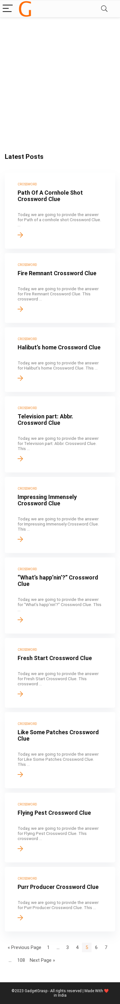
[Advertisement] (60, 81)
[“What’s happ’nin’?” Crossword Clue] (60, 595)
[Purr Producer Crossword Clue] (60, 899)
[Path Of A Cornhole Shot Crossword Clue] (60, 211)
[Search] (104, 8)
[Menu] (7, 8)
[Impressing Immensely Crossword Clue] (60, 515)
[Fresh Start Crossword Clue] (60, 673)
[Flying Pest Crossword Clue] (60, 827)
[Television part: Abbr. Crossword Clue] (60, 434)
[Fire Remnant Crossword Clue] (60, 288)
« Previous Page (24, 947)
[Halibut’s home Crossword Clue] (60, 359)
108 (21, 960)
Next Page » (42, 960)
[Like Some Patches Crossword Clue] (60, 750)
